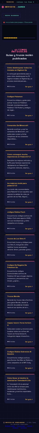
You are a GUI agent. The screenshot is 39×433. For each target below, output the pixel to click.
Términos (15, 428)
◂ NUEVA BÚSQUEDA (11, 15)
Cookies (29, 426)
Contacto (24, 428)
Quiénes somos (10, 426)
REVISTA (15, 7)
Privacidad (21, 426)
